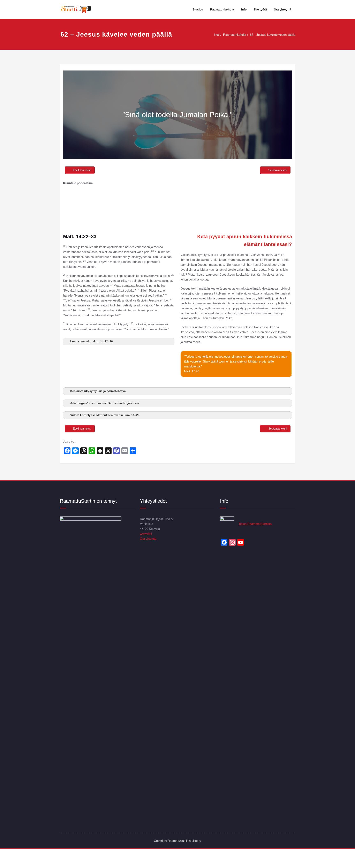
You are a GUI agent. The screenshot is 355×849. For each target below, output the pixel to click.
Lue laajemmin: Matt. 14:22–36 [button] (91, 341)
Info (244, 9)
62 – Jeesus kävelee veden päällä (272, 34)
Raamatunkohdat (222, 9)
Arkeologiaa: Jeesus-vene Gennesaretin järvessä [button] (104, 403)
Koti (216, 34)
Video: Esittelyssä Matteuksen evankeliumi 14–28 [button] (104, 415)
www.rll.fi (146, 533)
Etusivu (197, 9)
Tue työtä (260, 9)
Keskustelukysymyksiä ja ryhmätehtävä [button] (98, 391)
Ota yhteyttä (282, 9)
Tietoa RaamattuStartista (255, 524)
